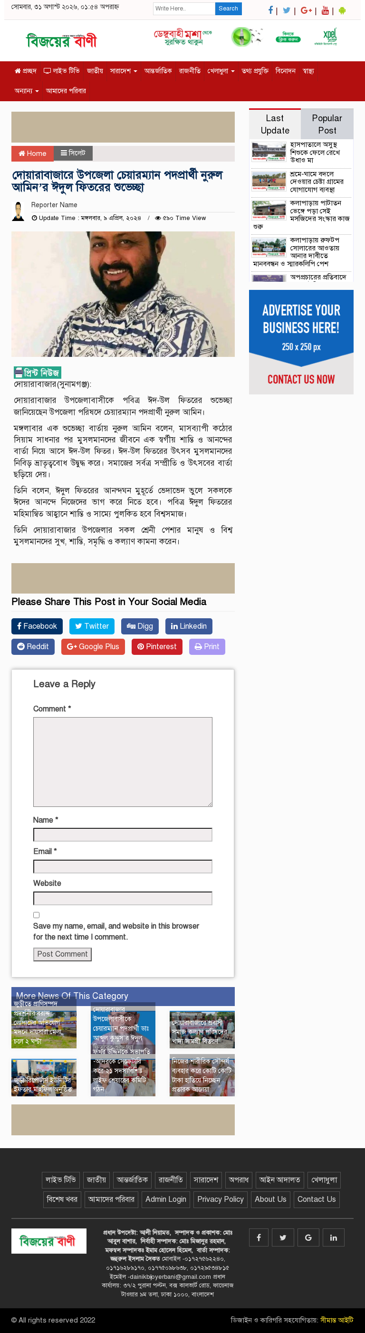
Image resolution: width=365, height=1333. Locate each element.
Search (228, 8)
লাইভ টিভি (65, 71)
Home (36, 153)
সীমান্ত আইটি (337, 1320)
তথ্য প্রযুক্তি (255, 71)
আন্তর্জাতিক (158, 71)
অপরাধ (239, 1180)
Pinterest (160, 647)
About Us (271, 1199)
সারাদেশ (121, 71)
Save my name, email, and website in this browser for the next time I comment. (116, 931)
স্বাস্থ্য (308, 71)
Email (45, 851)
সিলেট (77, 153)
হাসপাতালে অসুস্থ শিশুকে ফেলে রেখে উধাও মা (315, 152)
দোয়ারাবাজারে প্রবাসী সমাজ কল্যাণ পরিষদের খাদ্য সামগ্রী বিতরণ (199, 1032)
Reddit (37, 647)
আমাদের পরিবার (66, 91)
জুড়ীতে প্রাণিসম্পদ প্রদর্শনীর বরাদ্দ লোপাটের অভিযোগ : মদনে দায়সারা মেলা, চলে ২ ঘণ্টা (39, 1022)
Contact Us (317, 1199)
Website (47, 883)
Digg (144, 626)
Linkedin (192, 626)
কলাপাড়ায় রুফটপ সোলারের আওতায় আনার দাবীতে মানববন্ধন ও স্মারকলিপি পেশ (296, 252)
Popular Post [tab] (327, 124)
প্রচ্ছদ (29, 71)
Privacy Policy (220, 1199)
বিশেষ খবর (62, 1199)
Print (211, 647)
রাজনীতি (190, 71)
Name (45, 820)
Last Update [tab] (274, 124)
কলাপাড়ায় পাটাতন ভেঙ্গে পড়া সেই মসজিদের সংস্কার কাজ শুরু (301, 215)
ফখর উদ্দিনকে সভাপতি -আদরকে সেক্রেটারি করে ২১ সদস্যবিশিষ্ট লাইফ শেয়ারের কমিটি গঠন (121, 1070)
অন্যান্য (24, 91)
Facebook (39, 626)
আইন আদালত (279, 1180)
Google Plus (98, 647)
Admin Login (165, 1199)
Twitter (95, 626)
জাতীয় (95, 71)
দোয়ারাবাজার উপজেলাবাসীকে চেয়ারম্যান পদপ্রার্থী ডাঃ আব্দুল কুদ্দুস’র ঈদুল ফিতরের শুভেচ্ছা (121, 1028)
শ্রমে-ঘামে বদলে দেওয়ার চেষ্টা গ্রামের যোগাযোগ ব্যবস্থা (317, 182)
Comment (52, 709)
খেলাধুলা (219, 71)
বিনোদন (286, 71)
